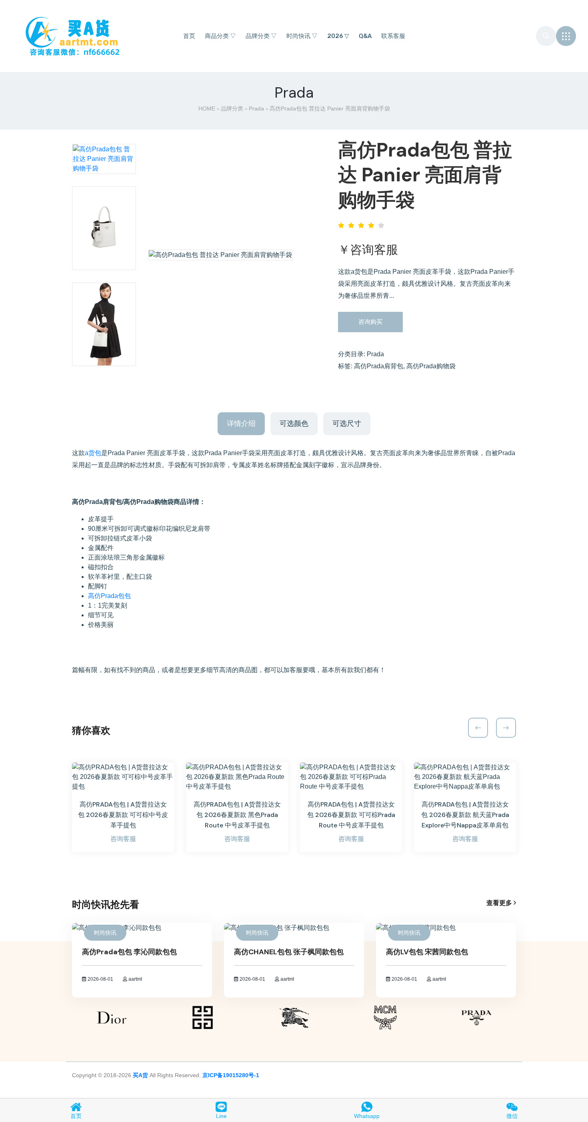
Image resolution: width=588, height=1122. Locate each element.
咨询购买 (370, 321)
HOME (206, 108)
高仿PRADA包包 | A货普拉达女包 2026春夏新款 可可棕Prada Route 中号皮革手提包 (351, 814)
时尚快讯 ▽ (302, 36)
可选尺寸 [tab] (346, 423)
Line (221, 1116)
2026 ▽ (338, 36)
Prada (256, 108)
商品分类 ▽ (220, 36)
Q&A (365, 36)
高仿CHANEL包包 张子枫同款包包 (289, 952)
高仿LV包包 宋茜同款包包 (427, 952)
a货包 (93, 453)
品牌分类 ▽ (261, 36)
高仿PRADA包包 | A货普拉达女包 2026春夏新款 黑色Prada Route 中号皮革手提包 (237, 814)
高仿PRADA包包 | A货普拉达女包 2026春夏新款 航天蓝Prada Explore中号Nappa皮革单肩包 (465, 814)
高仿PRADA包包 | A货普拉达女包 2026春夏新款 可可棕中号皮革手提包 (123, 814)
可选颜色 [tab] (294, 423)
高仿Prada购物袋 (431, 366)
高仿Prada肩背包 (378, 366)
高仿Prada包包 (109, 595)
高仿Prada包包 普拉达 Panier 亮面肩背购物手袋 (425, 175)
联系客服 (393, 36)
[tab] (104, 159)
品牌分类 (232, 108)
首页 (189, 36)
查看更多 (500, 903)
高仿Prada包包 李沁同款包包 (129, 952)
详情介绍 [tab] (241, 423)
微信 (512, 1116)
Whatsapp (367, 1116)
